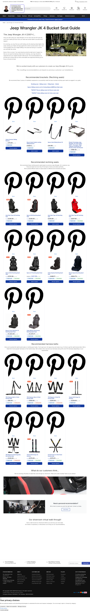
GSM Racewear (50, 574)
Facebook (63, 574)
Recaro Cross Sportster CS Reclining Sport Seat (12, 331)
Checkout (85, 9)
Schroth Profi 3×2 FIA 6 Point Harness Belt (55, 455)
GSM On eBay (49, 579)
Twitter (62, 576)
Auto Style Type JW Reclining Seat (55, 216)
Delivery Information (37, 576)
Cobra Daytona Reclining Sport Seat (55, 273)
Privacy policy (3, 608)
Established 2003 (83, 1)
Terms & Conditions (36, 579)
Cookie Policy (6, 592)
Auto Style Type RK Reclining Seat (76, 216)
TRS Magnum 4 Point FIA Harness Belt (54, 398)
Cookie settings (4, 610)
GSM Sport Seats (50, 576)
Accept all (2, 606)
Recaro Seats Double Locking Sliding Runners (34, 143)
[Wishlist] (22, 98)
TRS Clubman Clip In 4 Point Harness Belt (33, 398)
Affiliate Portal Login (36, 581)
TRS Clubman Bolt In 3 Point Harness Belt (12, 398)
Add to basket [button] (34, 151)
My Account (56, 9)
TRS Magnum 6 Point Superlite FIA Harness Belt (13, 455)
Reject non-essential (12, 606)
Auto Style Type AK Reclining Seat (13, 216)
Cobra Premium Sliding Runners (11, 140)
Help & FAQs (49, 583)
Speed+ (56, 19)
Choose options (13, 148)
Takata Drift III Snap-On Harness (32, 455)
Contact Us (64, 9)
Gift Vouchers (20, 581)
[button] (4, 485)
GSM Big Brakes (50, 577)
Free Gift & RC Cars (36, 583)
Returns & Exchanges (37, 577)
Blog (78, 1)
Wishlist (78, 9)
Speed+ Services (50, 581)
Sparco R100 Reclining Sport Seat (34, 216)
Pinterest (63, 579)
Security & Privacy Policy (16, 592)
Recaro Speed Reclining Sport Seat (76, 273)
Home (4, 22)
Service (60, 19)
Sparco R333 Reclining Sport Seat (13, 273)
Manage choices (22, 606)
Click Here (65, 509)
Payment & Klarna (36, 574)
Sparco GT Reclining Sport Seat (34, 272)
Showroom (71, 9)
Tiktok (62, 583)
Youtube (63, 581)
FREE (51, 1)
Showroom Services (22, 577)
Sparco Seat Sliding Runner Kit (55, 142)
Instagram (63, 577)
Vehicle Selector (21, 576)
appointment (6, 575)
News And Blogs (21, 579)
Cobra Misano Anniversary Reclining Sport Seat (33, 331)
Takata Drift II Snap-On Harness (74, 398)
